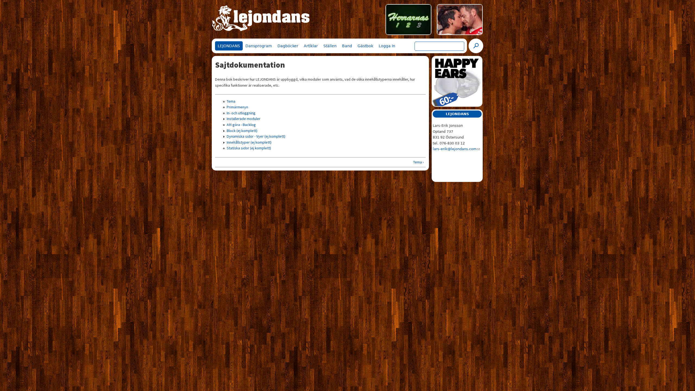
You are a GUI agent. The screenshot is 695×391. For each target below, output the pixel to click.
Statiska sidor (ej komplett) (249, 148)
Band (347, 46)
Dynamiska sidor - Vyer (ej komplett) (256, 136)
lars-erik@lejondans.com (455, 149)
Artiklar (311, 46)
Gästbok (365, 46)
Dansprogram (258, 46)
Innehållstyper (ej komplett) (249, 142)
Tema (231, 101)
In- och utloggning (241, 113)
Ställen (330, 46)
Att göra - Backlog (241, 124)
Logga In (387, 46)
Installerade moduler (243, 118)
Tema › (418, 162)
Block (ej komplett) (242, 130)
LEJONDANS (229, 46)
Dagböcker (287, 46)
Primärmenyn (237, 107)
